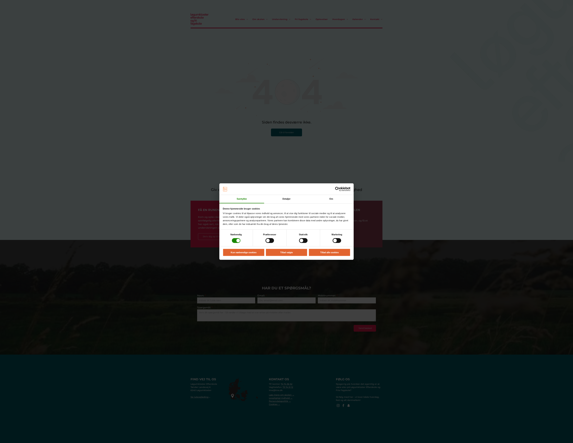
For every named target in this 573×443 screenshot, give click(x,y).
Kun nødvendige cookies (244, 252)
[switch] (269, 240)
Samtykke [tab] (242, 199)
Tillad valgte (286, 252)
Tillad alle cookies (329, 252)
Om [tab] (331, 199)
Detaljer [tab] (286, 199)
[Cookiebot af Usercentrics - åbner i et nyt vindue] (337, 189)
